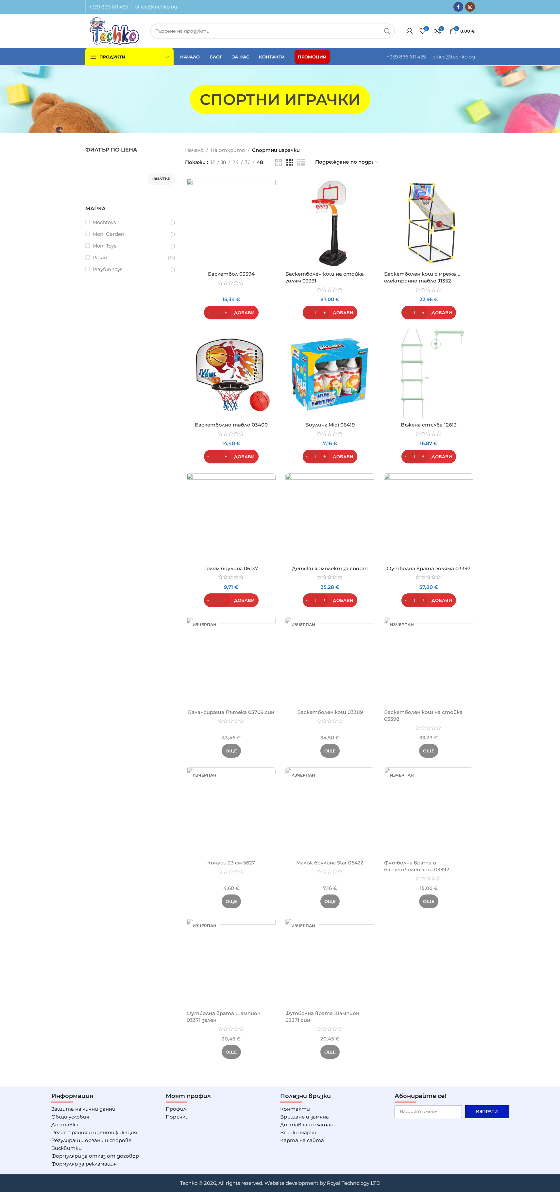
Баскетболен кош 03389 (330, 712)
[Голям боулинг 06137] (231, 517)
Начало (194, 150)
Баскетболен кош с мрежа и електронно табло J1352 (422, 277)
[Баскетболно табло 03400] (231, 373)
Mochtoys (104, 222)
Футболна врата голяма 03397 (428, 568)
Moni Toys (104, 246)
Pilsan (100, 257)
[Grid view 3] (289, 162)
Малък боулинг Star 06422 (330, 863)
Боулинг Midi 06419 (330, 425)
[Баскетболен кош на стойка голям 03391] (329, 223)
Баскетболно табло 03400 (231, 425)
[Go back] (182, 99)
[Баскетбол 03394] (231, 223)
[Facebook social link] (458, 7)
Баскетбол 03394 (231, 274)
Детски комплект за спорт (330, 568)
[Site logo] (114, 30)
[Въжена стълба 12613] (428, 373)
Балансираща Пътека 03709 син (231, 712)
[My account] (409, 31)
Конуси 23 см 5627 (231, 863)
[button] (231, 312)
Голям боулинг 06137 (231, 568)
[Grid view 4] (301, 162)
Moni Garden (108, 234)
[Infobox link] (108, 7)
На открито (228, 150)
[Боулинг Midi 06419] (329, 373)
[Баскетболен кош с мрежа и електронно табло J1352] (428, 223)
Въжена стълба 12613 (429, 425)
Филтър (161, 178)
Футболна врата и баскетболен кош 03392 (416, 866)
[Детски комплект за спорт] (329, 517)
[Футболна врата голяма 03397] (428, 517)
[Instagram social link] (470, 7)
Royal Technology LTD (353, 1183)
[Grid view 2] (278, 162)
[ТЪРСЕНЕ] (387, 31)
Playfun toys (107, 269)
